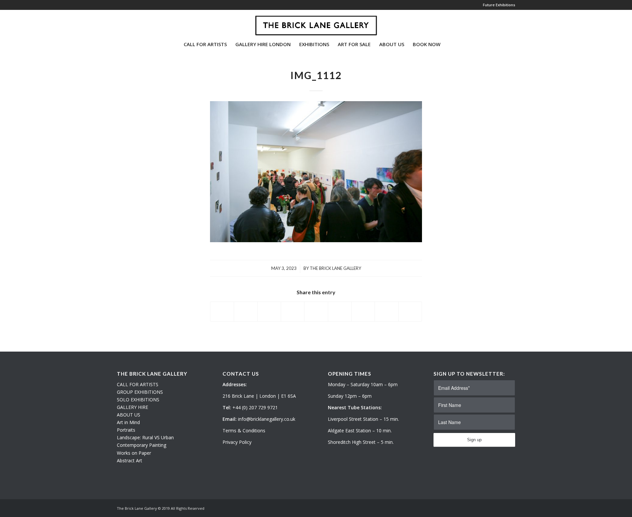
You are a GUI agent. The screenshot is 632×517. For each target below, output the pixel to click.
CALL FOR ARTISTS (137, 384)
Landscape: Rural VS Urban (145, 437)
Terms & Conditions (244, 430)
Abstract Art (129, 460)
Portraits (126, 430)
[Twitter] (119, 23)
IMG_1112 (316, 75)
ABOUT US (128, 415)
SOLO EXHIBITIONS (138, 399)
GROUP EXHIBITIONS (140, 392)
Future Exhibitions (499, 4)
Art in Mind (128, 422)
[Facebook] (139, 23)
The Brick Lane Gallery (335, 268)
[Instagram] (129, 23)
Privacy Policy (237, 442)
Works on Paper (134, 453)
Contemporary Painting (141, 445)
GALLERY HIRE (132, 407)
